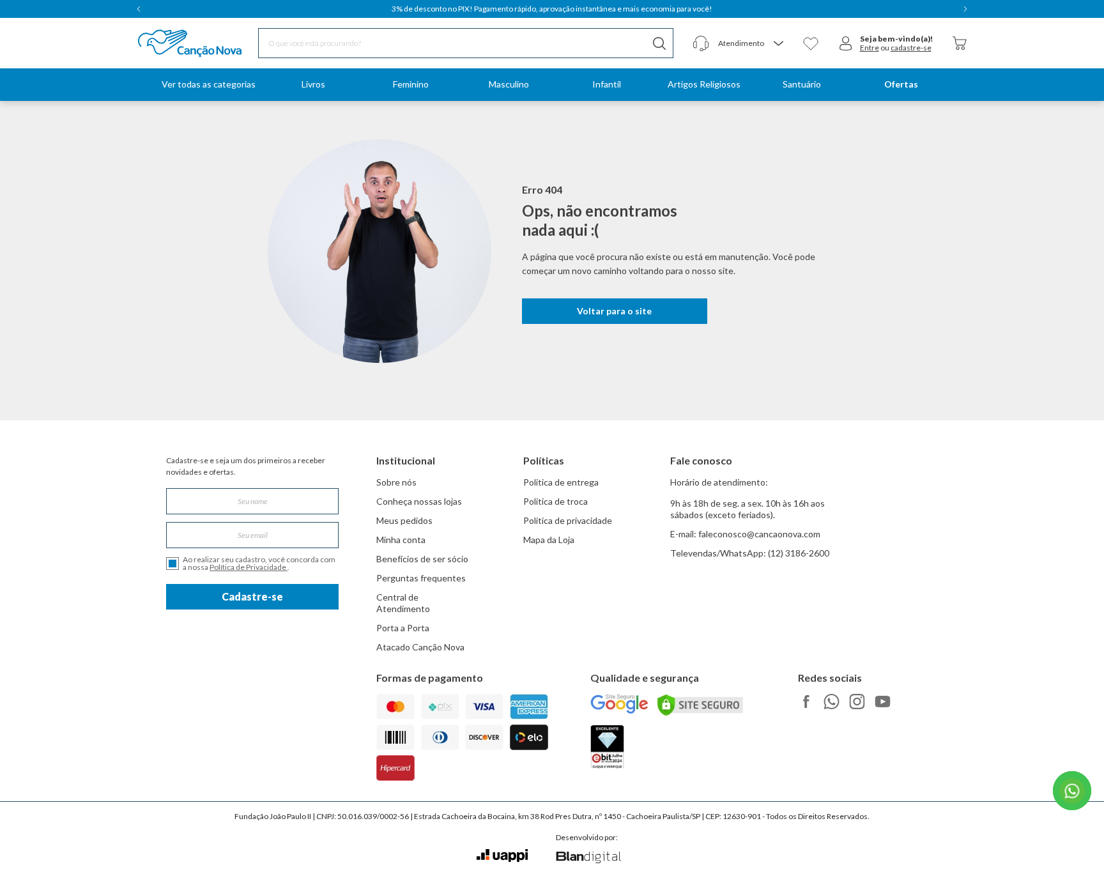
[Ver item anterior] (139, 9)
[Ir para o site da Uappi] (502, 856)
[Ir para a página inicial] (173, 43)
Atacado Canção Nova (420, 646)
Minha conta (400, 539)
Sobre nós (396, 482)
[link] (313, 84)
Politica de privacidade (567, 520)
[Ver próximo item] (965, 9)
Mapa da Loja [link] (548, 539)
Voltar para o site (614, 310)
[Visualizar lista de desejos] (810, 43)
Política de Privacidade (249, 567)
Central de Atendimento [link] (403, 603)
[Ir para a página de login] (846, 43)
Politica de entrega (561, 482)
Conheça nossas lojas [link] (419, 501)
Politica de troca (555, 501)
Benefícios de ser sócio (422, 558)
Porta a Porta (402, 627)
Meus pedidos (404, 520)
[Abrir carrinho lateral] (960, 43)
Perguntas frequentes (421, 577)
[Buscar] (659, 43)
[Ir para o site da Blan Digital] (588, 858)
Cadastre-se (252, 596)
